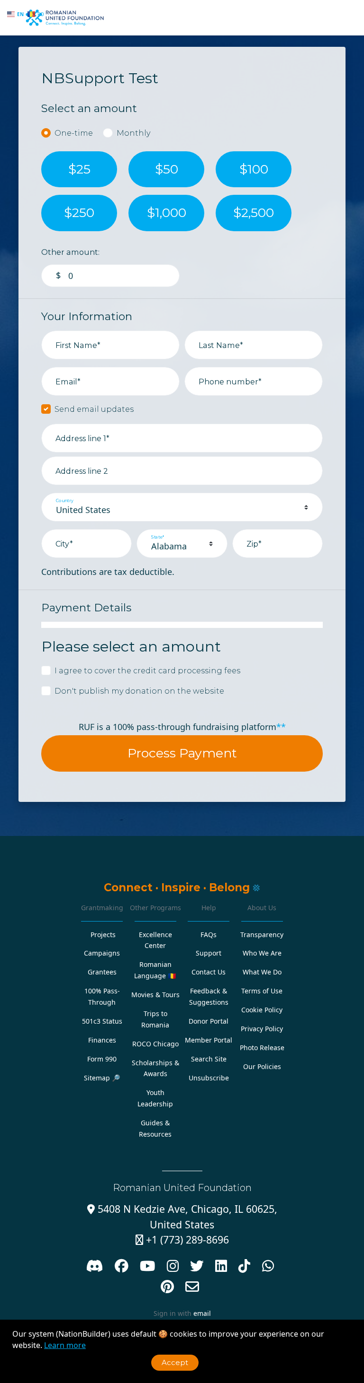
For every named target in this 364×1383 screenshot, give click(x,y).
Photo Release (262, 1047)
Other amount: (70, 252)
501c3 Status (102, 1021)
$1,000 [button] (166, 212)
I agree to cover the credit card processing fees (147, 670)
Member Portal (208, 1039)
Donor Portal (208, 1021)
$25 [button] (79, 169)
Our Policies (262, 1066)
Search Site (209, 1058)
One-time (74, 133)
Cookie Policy (261, 1009)
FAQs (208, 934)
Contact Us (208, 971)
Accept (175, 1362)
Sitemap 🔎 (102, 1077)
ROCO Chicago (155, 1043)
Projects (103, 934)
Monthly (133, 133)
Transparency (261, 934)
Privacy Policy (262, 1028)
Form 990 (102, 1058)
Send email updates (94, 409)
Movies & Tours (155, 994)
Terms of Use (261, 990)
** (281, 726)
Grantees (102, 971)
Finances (102, 1039)
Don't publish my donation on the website (139, 691)
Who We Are (262, 952)
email (202, 1313)
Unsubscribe (209, 1077)
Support (208, 952)
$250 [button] (79, 212)
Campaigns (102, 952)
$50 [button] (166, 169)
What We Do (262, 971)
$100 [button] (253, 169)
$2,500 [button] (253, 212)
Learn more (65, 1345)
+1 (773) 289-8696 (182, 1239)
